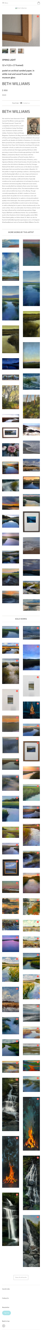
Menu (6, 3)
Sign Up (6, 1313)
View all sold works (21, 1277)
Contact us (26, 103)
